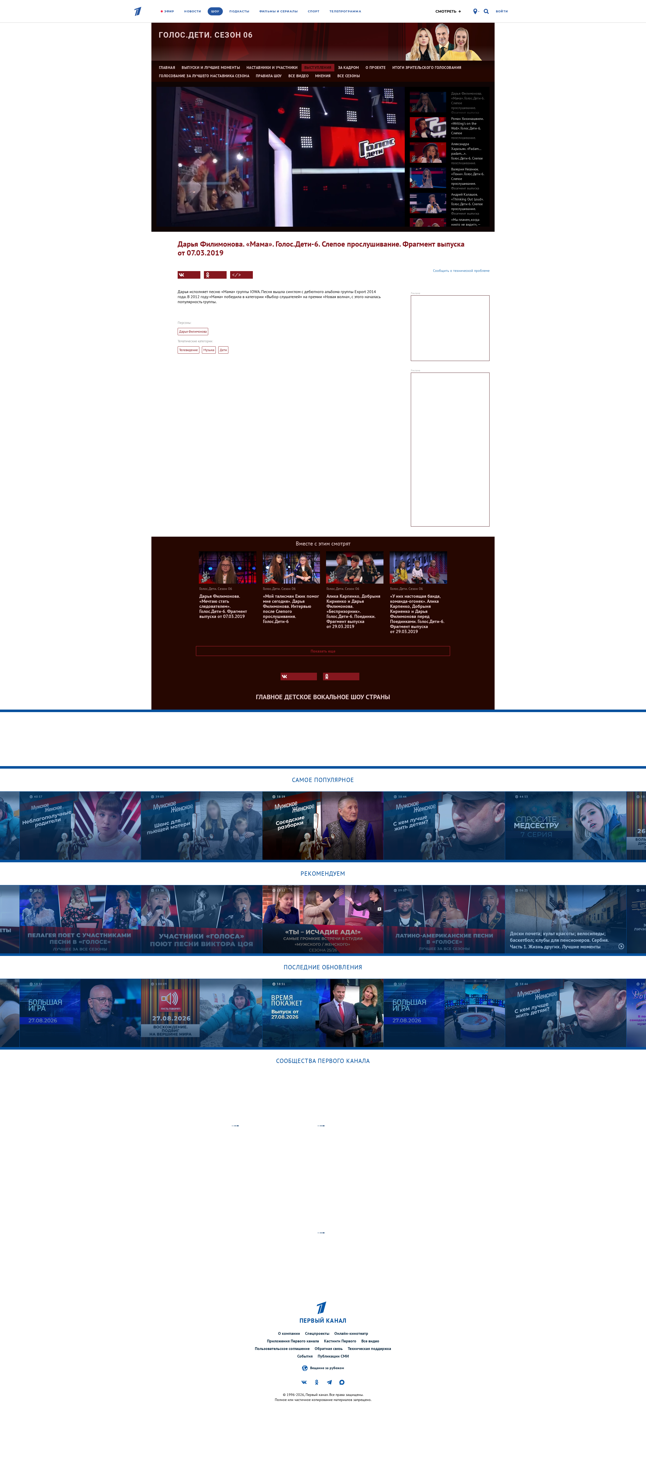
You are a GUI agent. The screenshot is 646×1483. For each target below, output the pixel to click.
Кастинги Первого (340, 1340)
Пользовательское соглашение (282, 1348)
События (305, 1356)
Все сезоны (348, 75)
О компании (289, 1333)
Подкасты (239, 11)
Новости (192, 11)
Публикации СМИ (333, 1356)
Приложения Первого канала (293, 1340)
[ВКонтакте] (189, 275)
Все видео (370, 1340)
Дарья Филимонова (193, 331)
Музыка (208, 350)
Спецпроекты (317, 1333)
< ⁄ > (236, 275)
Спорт (314, 11)
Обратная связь (329, 1348)
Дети (223, 350)
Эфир (169, 11)
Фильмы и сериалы (278, 11)
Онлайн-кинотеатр (351, 1333)
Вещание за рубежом (327, 1367)
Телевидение (188, 350)
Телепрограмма (345, 11)
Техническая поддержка (369, 1348)
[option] (447, 99)
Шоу (215, 11)
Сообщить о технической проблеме (461, 270)
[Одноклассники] (215, 275)
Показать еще (323, 651)
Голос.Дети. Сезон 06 (206, 35)
